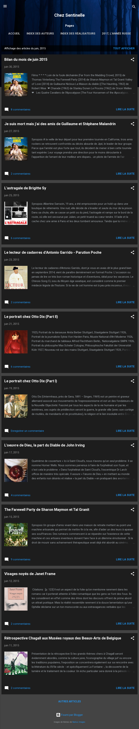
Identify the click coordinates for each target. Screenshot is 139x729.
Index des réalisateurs (77, 33)
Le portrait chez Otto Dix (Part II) (31, 316)
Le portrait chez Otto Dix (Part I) (30, 381)
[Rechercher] (134, 7)
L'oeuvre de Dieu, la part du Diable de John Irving (44, 445)
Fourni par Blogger (71, 714)
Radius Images (78, 722)
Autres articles (69, 701)
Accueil (14, 33)
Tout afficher (124, 48)
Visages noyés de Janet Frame (29, 574)
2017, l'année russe (116, 33)
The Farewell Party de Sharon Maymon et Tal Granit (46, 509)
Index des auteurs (40, 33)
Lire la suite (125, 109)
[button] (132, 60)
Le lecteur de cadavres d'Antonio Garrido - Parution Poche (52, 252)
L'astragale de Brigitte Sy (25, 188)
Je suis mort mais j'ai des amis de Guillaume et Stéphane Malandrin (60, 124)
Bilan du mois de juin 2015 (25, 59)
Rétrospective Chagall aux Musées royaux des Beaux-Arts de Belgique (62, 638)
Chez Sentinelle (69, 15)
